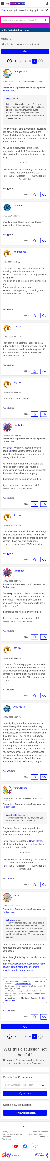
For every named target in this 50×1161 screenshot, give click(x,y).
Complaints (6, 1137)
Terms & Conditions (40, 1132)
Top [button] (26, 1126)
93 (8, 309)
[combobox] (22, 20)
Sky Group (6, 1139)
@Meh (9, 98)
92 (8, 235)
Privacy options (8, 1132)
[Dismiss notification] (47, 10)
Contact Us (43, 1137)
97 (8, 554)
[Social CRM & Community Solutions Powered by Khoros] (41, 1155)
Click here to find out (23, 984)
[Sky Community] (15, 4)
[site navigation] (2, 3)
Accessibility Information (38, 1134)
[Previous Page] (9, 61)
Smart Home (35, 841)
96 (8, 498)
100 (8, 771)
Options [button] (4, 39)
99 (8, 690)
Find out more (9, 90)
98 (8, 631)
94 (8, 365)
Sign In (47, 4)
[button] (46, 70)
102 (8, 1011)
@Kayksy (7, 448)
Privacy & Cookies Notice (12, 1134)
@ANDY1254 (12, 815)
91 (8, 189)
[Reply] (43, 194)
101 (8, 878)
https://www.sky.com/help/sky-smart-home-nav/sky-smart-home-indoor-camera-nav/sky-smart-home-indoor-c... (24, 966)
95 (8, 408)
